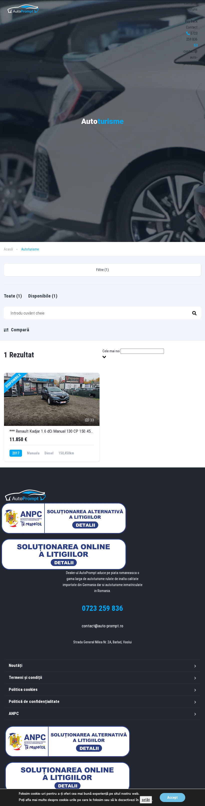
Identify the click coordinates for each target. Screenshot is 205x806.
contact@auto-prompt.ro (102, 625)
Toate (13, 296)
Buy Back (191, 21)
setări (146, 800)
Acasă (8, 249)
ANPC (14, 713)
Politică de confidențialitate (34, 701)
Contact (192, 27)
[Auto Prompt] (23, 9)
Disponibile (43, 296)
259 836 (102, 608)
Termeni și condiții (25, 677)
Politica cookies (23, 689)
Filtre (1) (102, 269)
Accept (172, 797)
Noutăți (15, 665)
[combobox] (151, 354)
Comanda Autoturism (191, 9)
